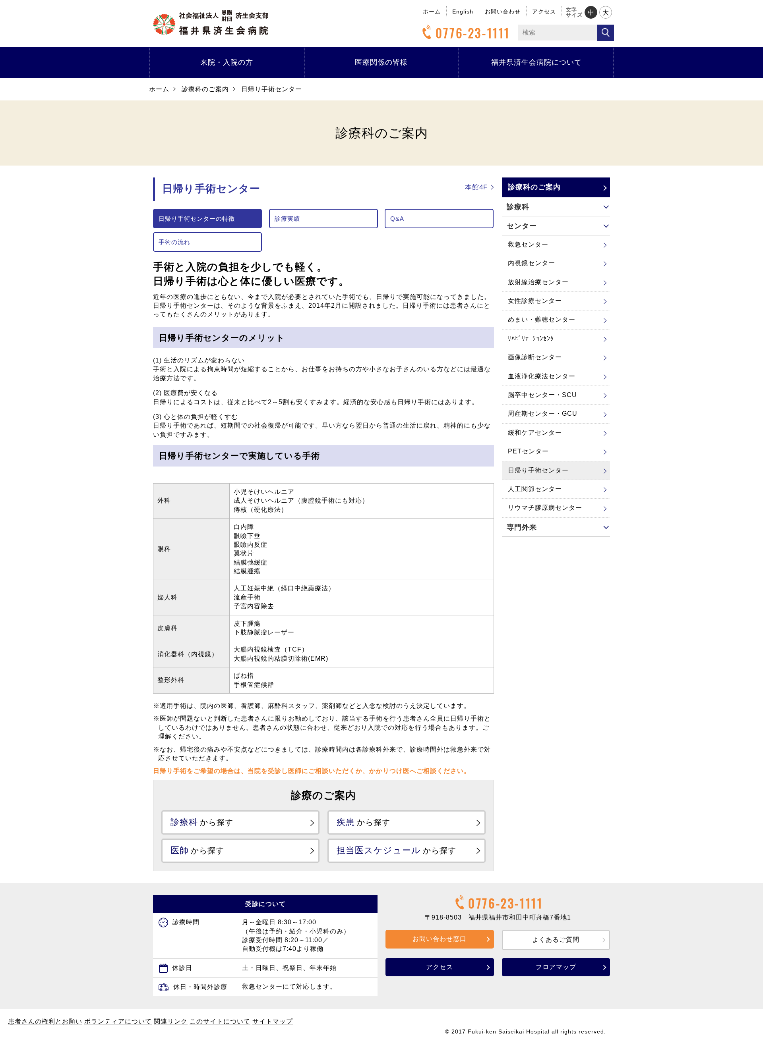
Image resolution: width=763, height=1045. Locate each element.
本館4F (476, 187)
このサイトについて (220, 1021)
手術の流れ (174, 242)
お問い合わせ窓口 (439, 938)
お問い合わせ (503, 11)
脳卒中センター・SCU (542, 394)
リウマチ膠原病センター (545, 507)
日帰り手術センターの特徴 (197, 218)
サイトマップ (272, 1021)
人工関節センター (535, 489)
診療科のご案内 (205, 89)
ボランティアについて (118, 1021)
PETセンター (528, 451)
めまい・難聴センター (541, 319)
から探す (201, 822)
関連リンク (171, 1021)
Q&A (397, 218)
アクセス (544, 11)
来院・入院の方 (226, 62)
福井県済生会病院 (210, 22)
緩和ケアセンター (535, 432)
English (462, 11)
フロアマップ (556, 967)
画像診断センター (535, 357)
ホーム (432, 11)
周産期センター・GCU (542, 413)
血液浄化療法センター (541, 376)
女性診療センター (535, 300)
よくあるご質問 (555, 939)
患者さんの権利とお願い (45, 1021)
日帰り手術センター (538, 470)
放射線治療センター (538, 282)
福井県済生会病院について (536, 62)
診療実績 (287, 218)
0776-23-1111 (473, 33)
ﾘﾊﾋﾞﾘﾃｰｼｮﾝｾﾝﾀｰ (533, 338)
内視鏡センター (531, 263)
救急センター (528, 244)
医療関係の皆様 (381, 62)
